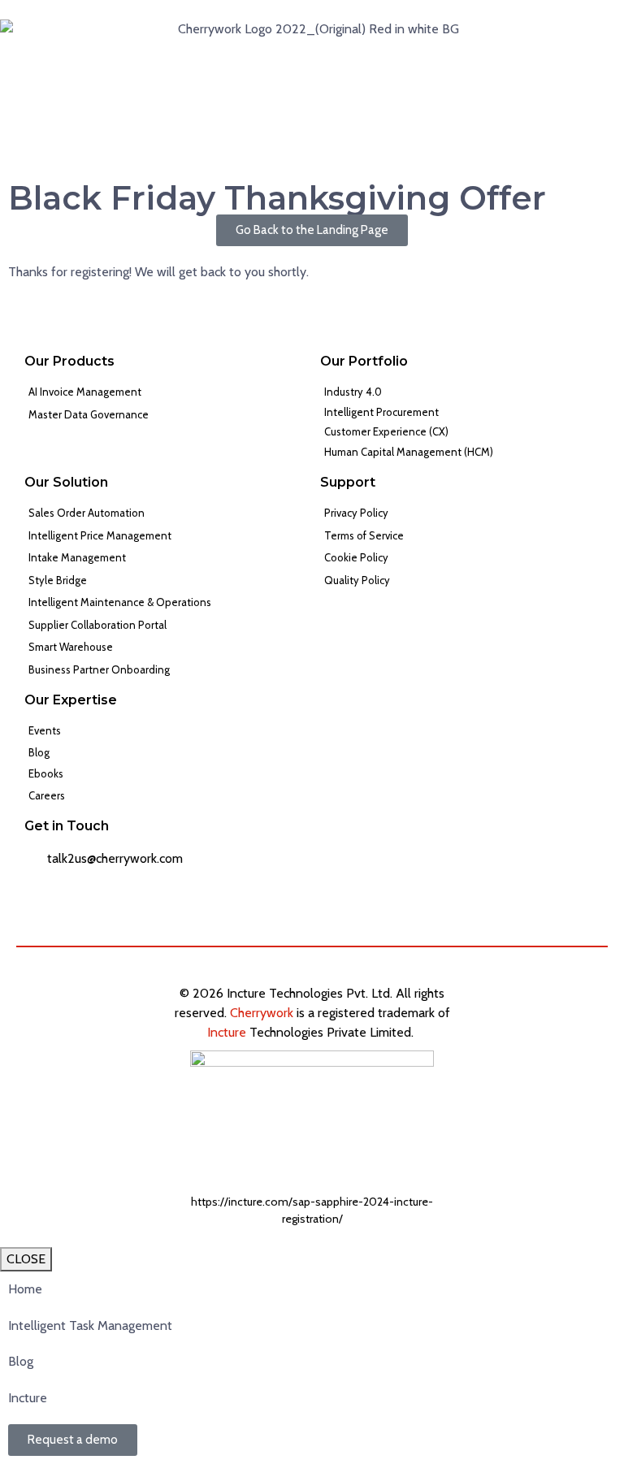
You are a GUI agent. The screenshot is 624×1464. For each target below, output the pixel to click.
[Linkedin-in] (546, 1004)
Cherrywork (261, 1012)
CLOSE (26, 1259)
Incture (226, 1032)
